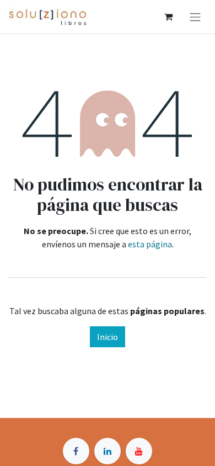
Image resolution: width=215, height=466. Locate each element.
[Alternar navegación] (195, 16)
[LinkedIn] (107, 451)
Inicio (107, 336)
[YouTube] (139, 451)
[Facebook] (76, 451)
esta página (150, 244)
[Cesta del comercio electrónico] (168, 17)
